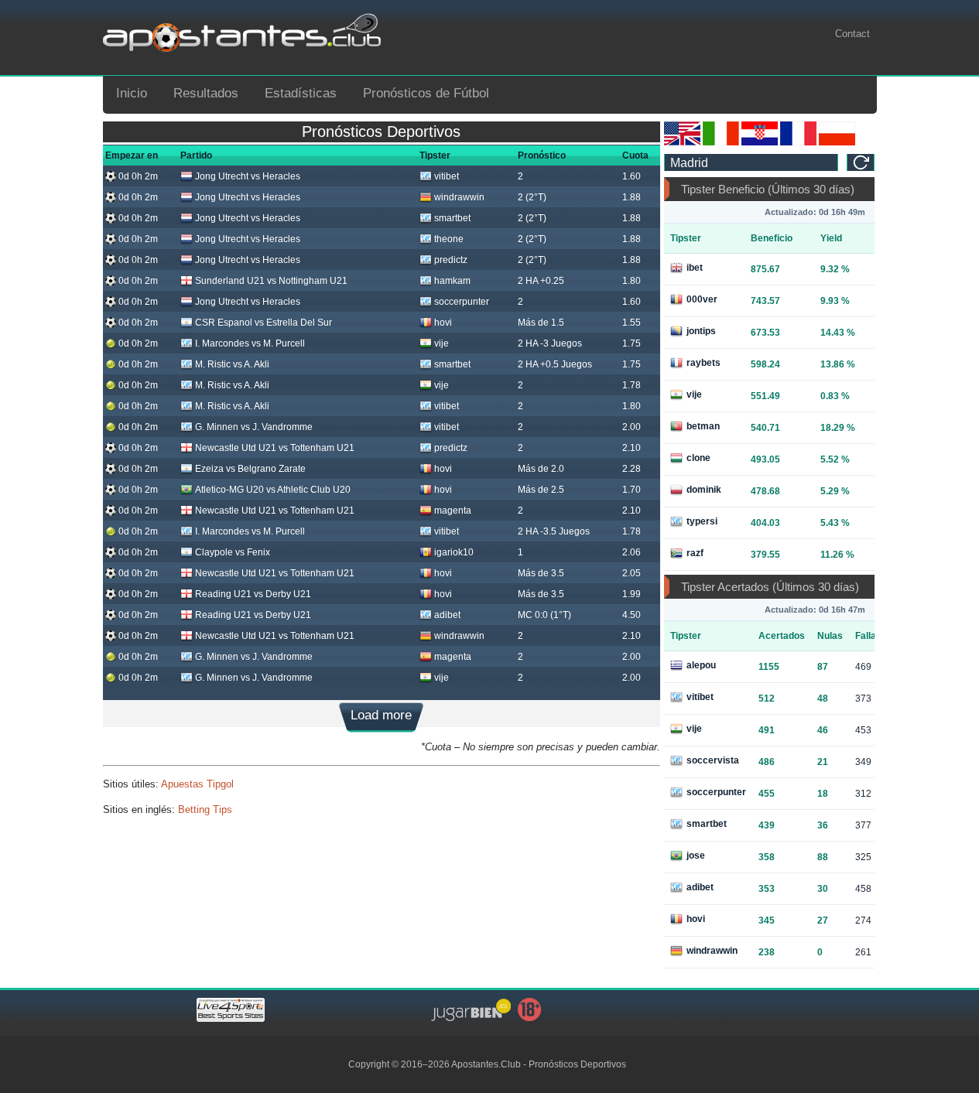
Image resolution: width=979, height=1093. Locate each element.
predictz (450, 259)
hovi (443, 322)
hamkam (452, 280)
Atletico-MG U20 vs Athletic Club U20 (273, 489)
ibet (694, 267)
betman (703, 426)
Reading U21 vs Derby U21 (253, 594)
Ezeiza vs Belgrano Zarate (250, 468)
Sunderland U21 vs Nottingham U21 (271, 280)
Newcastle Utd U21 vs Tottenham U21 (274, 447)
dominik (703, 489)
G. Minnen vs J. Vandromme (254, 427)
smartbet (452, 218)
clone (698, 458)
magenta (452, 510)
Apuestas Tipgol (197, 784)
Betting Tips (205, 809)
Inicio (131, 93)
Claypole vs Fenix (232, 552)
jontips (701, 331)
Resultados (205, 93)
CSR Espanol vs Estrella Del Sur (263, 322)
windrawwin (459, 197)
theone (449, 239)
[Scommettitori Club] (721, 142)
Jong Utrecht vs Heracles (247, 176)
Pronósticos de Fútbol (426, 93)
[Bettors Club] (682, 142)
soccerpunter (461, 301)
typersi (701, 521)
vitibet (446, 176)
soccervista (712, 760)
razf (694, 553)
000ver (701, 299)
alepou (701, 665)
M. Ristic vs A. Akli (232, 364)
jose (695, 855)
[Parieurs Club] (798, 142)
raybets (703, 362)
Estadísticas (301, 93)
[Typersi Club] (837, 142)
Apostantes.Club (486, 1064)
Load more (381, 715)
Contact (852, 33)
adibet (447, 615)
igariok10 (454, 552)
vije (441, 343)
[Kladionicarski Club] (759, 142)
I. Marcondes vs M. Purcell (250, 343)
